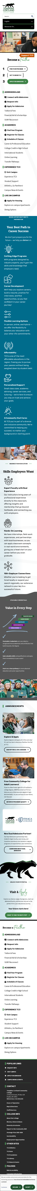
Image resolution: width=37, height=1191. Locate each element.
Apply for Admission (17, 82)
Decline (15, 1187)
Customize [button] (4, 1187)
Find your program (16, 69)
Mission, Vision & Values (14, 1122)
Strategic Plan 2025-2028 (15, 1133)
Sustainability (11, 1136)
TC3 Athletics (11, 1148)
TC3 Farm (10, 1151)
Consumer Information (14, 1174)
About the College (13, 1118)
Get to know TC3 (15, 75)
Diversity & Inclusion (13, 1125)
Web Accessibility (12, 1170)
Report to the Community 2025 (17, 1129)
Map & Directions (12, 1107)
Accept (28, 1187)
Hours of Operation (13, 1103)
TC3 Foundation (12, 1155)
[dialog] (18, 1183)
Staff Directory (11, 1110)
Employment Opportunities (16, 1140)
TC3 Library (10, 1159)
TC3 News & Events (13, 1162)
